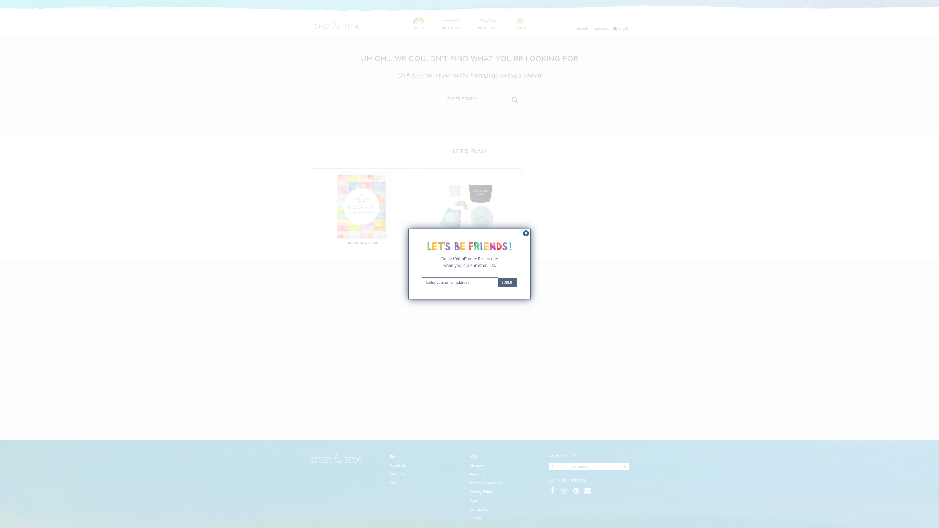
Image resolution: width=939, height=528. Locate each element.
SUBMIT (507, 282)
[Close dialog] (526, 233)
